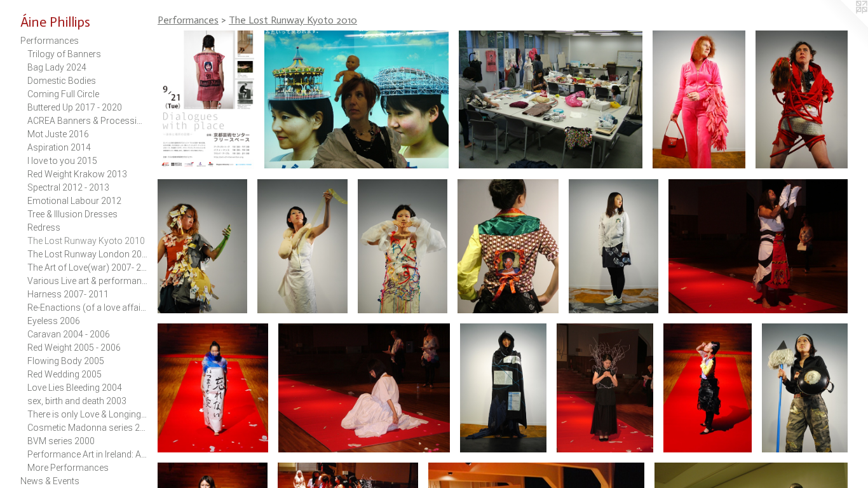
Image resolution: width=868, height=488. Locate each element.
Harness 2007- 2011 (68, 294)
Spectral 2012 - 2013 (68, 187)
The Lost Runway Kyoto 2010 (86, 241)
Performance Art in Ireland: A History (87, 454)
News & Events (49, 481)
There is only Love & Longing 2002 (87, 414)
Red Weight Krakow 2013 (77, 174)
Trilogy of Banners (64, 54)
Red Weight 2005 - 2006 (74, 347)
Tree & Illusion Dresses (72, 214)
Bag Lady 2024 (56, 67)
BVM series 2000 (61, 441)
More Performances (68, 468)
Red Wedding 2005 (64, 374)
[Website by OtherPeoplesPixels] (842, 25)
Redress (43, 227)
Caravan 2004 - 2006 (68, 334)
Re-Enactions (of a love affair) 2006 (87, 307)
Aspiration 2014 (59, 147)
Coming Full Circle (63, 94)
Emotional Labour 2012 (74, 201)
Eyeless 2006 (53, 321)
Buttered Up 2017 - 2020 (74, 107)
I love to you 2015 (62, 161)
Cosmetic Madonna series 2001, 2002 (87, 428)
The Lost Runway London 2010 (87, 254)
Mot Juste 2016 (58, 134)
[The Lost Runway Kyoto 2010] (206, 99)
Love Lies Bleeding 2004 (74, 388)
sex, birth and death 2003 (76, 401)
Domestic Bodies (61, 81)
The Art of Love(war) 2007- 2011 (87, 267)
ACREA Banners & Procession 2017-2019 (87, 121)
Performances (49, 41)
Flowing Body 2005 (65, 361)
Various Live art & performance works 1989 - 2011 (87, 281)
